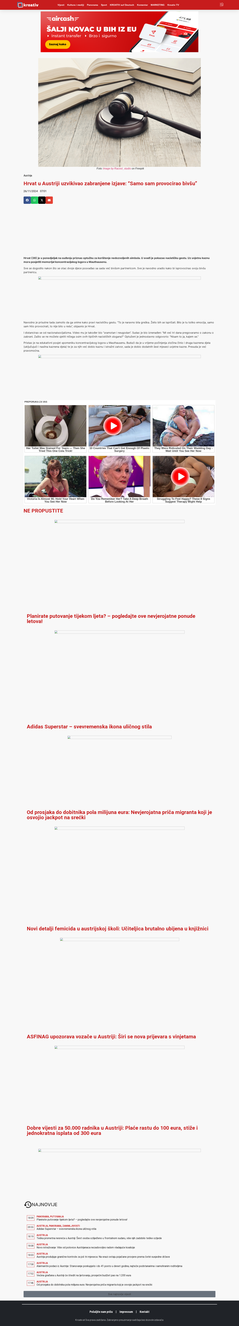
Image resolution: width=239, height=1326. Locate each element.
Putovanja (57, 1216)
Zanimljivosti (71, 1226)
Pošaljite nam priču (101, 1311)
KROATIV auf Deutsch (122, 5)
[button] (27, 200)
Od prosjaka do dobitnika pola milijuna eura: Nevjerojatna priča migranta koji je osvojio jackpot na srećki (119, 815)
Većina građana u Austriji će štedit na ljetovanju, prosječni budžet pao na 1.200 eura (84, 1275)
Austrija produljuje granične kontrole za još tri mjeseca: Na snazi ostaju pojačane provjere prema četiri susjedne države (103, 1256)
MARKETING (158, 5)
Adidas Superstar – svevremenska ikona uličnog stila (89, 726)
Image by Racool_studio (117, 168)
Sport (104, 5)
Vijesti (61, 5)
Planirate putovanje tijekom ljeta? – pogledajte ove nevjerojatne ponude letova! (111, 618)
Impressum (126, 1311)
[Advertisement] (119, 231)
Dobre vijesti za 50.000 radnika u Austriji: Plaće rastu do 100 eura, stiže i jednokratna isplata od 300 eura (112, 1130)
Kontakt (144, 1311)
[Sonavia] (119, 357)
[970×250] (119, 51)
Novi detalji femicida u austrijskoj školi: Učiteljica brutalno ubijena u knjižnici (117, 929)
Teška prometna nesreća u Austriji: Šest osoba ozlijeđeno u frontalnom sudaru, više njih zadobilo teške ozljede (99, 1238)
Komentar (142, 5)
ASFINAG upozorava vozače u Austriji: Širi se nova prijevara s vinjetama (111, 1036)
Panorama (92, 5)
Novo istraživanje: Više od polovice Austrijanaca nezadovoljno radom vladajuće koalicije (86, 1247)
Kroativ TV (173, 5)
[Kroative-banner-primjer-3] (119, 278)
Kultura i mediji (75, 5)
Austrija (28, 175)
